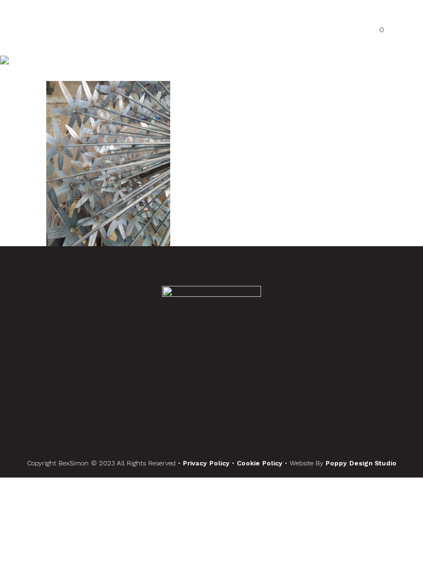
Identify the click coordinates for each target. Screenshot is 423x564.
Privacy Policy (207, 463)
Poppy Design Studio (361, 463)
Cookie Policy (261, 463)
